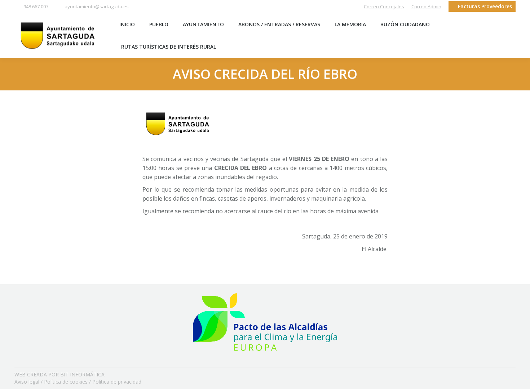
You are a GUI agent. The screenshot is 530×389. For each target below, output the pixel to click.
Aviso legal (26, 381)
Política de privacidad (116, 381)
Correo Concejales (384, 6)
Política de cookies (66, 381)
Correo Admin (426, 6)
